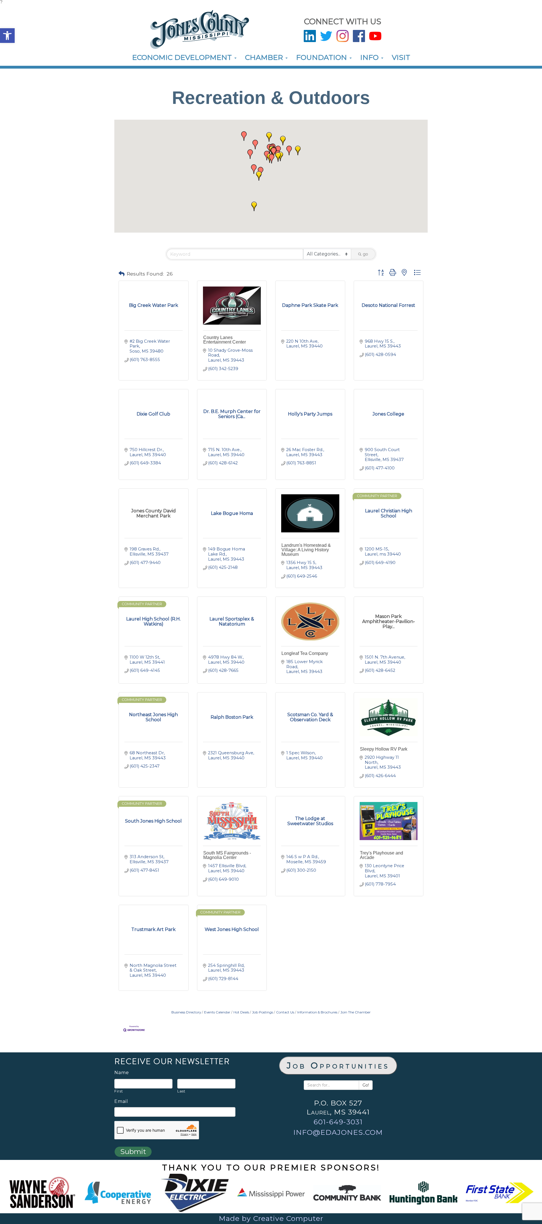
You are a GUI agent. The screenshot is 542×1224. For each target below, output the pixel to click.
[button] (7, 35)
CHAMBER (265, 57)
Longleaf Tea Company (304, 653)
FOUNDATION (322, 57)
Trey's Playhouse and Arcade (381, 855)
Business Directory (186, 1012)
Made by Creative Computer (271, 1218)
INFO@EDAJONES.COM (338, 1132)
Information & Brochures (317, 1012)
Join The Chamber (355, 1012)
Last (181, 1091)
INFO (370, 57)
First (118, 1091)
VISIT (401, 57)
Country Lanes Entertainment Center (224, 339)
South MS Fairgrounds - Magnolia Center (227, 855)
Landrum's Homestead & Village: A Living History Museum (306, 550)
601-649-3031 (338, 1122)
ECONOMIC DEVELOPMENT (183, 57)
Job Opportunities (338, 1065)
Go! (365, 1085)
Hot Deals (241, 1012)
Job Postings (262, 1012)
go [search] (365, 254)
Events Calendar (217, 1012)
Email (121, 1101)
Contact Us (285, 1012)
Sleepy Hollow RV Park (383, 749)
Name (121, 1072)
